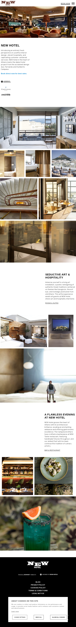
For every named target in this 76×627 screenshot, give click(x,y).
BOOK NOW (65, 3)
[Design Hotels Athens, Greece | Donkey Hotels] (8, 3)
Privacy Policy (38, 585)
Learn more (15, 611)
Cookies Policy (38, 588)
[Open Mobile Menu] (73, 3)
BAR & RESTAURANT (52, 450)
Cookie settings (19, 617)
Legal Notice (38, 593)
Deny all (39, 617)
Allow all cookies (58, 617)
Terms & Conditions (38, 590)
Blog (38, 582)
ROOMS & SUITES (51, 303)
